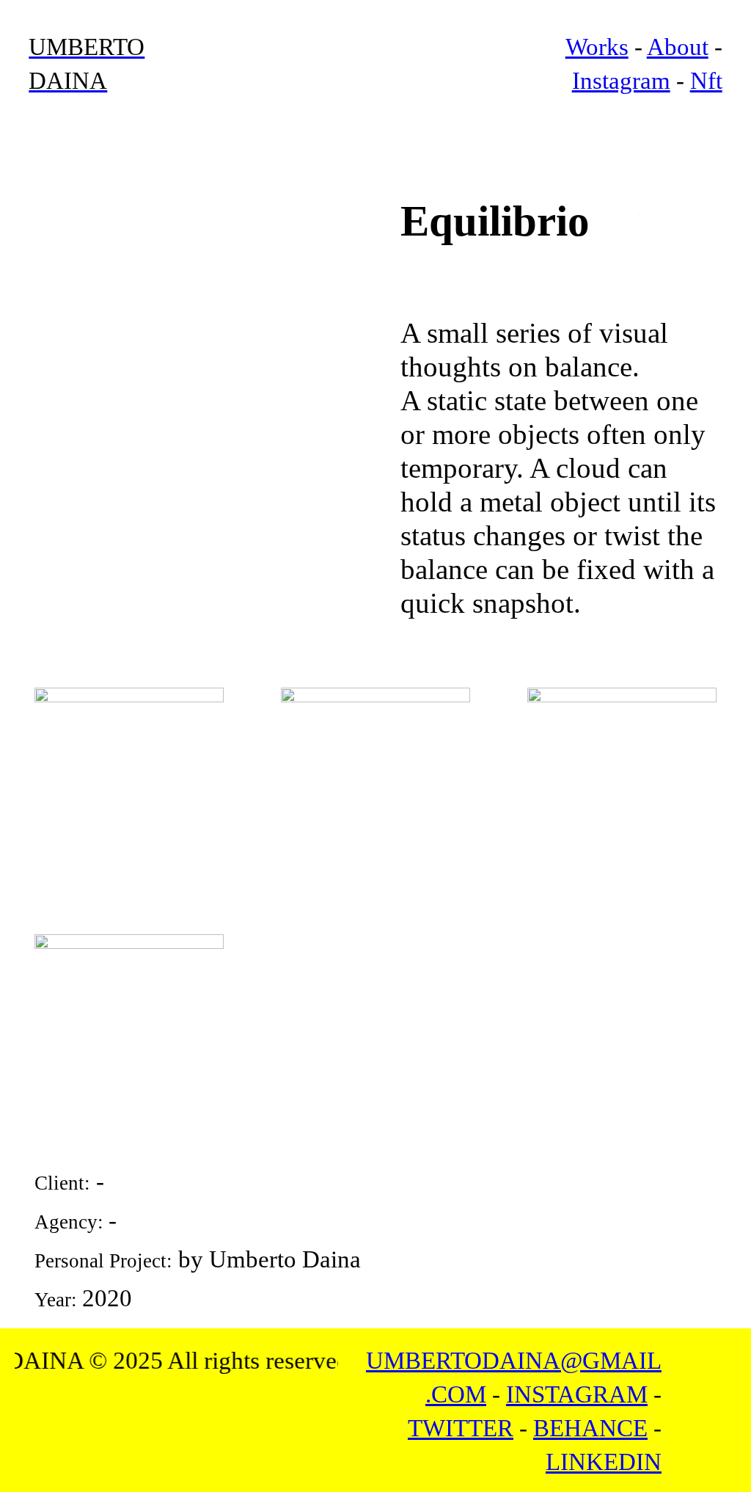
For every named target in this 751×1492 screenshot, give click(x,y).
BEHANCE (590, 1428)
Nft (706, 81)
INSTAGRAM (577, 1394)
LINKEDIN (604, 1462)
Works (597, 47)
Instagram (621, 81)
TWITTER (460, 1428)
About (677, 47)
